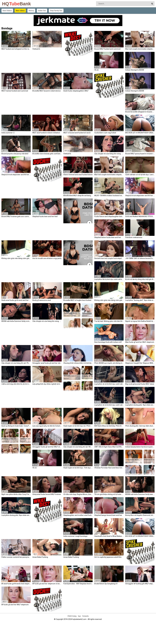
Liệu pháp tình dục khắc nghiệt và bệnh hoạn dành (47, 384)
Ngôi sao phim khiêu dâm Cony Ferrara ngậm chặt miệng (16, 494)
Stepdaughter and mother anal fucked (78, 515)
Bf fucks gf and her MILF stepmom (15, 605)
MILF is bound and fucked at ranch (77, 133)
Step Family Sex (56, 11)
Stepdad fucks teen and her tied (45, 216)
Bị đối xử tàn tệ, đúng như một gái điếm (140, 279)
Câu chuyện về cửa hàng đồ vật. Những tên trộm (78, 447)
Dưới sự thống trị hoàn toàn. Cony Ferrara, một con (16, 426)
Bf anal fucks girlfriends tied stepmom (16, 584)
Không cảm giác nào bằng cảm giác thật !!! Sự (16, 258)
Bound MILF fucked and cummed (107, 49)
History (31, 11)
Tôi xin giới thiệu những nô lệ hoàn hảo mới (109, 494)
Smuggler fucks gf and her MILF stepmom (47, 447)
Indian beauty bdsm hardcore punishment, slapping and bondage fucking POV (140, 447)
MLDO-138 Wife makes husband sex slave (109, 195)
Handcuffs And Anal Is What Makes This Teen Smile (109, 536)
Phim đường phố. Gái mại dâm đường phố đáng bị (140, 426)
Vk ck (96, 70)
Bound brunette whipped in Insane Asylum (140, 112)
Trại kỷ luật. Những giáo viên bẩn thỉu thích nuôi (109, 321)
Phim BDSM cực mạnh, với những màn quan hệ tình (109, 363)
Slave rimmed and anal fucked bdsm (78, 175)
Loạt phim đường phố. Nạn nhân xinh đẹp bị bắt (140, 405)
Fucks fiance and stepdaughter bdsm (109, 216)
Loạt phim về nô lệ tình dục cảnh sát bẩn (109, 384)
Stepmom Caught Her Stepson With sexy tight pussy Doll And (140, 363)
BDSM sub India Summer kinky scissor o (16, 321)
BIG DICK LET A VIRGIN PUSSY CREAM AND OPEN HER (140, 133)
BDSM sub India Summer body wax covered (140, 494)
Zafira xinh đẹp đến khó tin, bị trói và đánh (16, 384)
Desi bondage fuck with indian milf (108, 342)
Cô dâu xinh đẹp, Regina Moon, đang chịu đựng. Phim (78, 494)
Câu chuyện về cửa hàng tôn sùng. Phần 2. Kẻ (109, 154)
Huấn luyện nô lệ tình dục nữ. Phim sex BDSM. (78, 426)
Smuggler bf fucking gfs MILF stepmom (140, 584)
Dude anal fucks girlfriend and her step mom (16, 300)
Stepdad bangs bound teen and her (108, 515)
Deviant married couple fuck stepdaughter (109, 258)
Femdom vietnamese (133, 237)
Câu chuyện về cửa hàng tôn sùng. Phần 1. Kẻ (47, 321)
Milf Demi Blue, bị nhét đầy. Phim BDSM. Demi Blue (109, 426)
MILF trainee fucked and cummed (14, 91)
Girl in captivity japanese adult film (108, 557)
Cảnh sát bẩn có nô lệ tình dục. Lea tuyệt (140, 175)
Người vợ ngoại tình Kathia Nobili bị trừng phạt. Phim (140, 321)
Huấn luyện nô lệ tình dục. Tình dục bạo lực (78, 468)
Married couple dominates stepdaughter (140, 49)
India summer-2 (7, 133)
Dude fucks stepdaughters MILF (75, 91)
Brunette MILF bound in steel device (46, 91)
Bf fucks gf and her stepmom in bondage (47, 584)
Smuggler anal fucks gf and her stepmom (47, 363)
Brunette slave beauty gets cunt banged (47, 154)
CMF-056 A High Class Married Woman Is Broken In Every (109, 447)
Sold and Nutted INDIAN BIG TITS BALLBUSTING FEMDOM (140, 216)
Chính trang (72, 616)
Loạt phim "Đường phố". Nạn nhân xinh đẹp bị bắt (140, 300)
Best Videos (7, 11)
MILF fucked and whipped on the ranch (16, 49)
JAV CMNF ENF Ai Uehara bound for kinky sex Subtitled (140, 258)
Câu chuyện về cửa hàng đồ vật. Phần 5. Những (16, 363)
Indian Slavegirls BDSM (134, 70)
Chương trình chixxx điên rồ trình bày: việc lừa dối (78, 363)
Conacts (85, 616)
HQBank (8, 3)
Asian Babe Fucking (40, 557)
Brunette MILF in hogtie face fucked (77, 300)
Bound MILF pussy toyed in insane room (140, 154)
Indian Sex (42, 11)
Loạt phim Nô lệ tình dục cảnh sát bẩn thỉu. (109, 279)
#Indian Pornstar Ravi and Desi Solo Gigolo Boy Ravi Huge (109, 468)
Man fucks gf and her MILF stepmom (139, 342)
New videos (20, 11)
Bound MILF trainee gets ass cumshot (16, 216)
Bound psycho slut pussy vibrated (14, 154)
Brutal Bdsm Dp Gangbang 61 (106, 584)
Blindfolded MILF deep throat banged (78, 195)
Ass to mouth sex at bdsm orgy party (46, 258)
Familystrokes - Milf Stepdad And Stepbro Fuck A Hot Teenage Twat (78, 584)
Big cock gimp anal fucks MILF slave (139, 384)
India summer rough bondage (75, 536)
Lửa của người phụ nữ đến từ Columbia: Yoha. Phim (47, 426)
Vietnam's (36, 49)
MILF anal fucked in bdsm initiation (46, 133)
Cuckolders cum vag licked (105, 133)
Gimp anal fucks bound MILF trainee (46, 494)
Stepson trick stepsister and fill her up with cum (16, 175)
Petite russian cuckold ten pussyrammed (16, 557)
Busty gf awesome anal (41, 300)
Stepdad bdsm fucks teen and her (107, 237)
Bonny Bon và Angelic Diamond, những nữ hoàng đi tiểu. (140, 515)
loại (79, 616)
